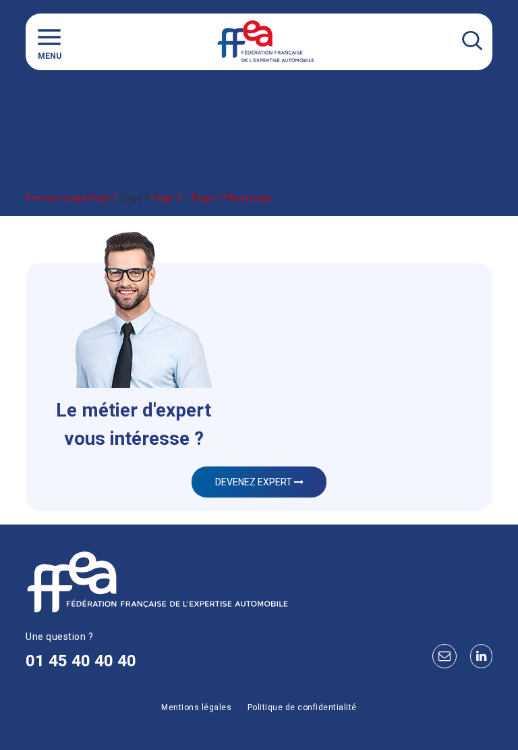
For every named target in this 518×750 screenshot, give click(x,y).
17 (209, 197)
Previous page (56, 197)
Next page (250, 197)
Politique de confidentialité (302, 707)
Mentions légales (196, 707)
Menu (49, 55)
